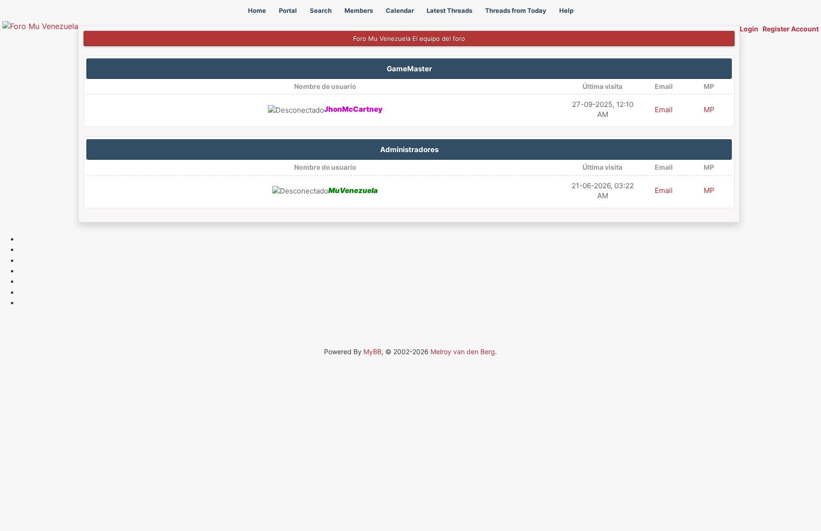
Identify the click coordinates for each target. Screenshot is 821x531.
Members (358, 10)
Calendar (400, 10)
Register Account (791, 29)
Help (566, 10)
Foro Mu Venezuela (381, 38)
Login (749, 29)
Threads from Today (515, 10)
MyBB (372, 352)
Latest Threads (449, 10)
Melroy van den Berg (462, 352)
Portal (288, 10)
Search (321, 10)
